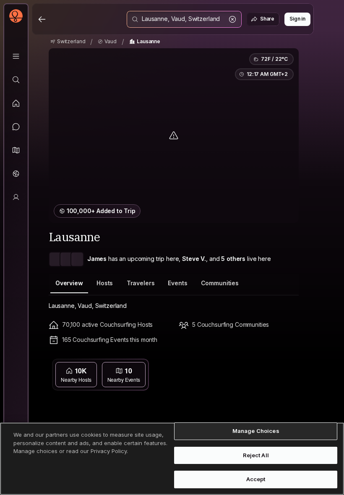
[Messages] (16, 126)
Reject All (256, 455)
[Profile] (16, 197)
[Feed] (16, 103)
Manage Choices (255, 430)
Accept (256, 479)
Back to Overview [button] (178, 366)
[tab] (69, 283)
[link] (68, 41)
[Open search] (184, 19)
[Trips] (16, 173)
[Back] (42, 19)
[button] (16, 150)
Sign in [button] (297, 19)
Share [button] (267, 19)
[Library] (16, 56)
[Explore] (16, 79)
